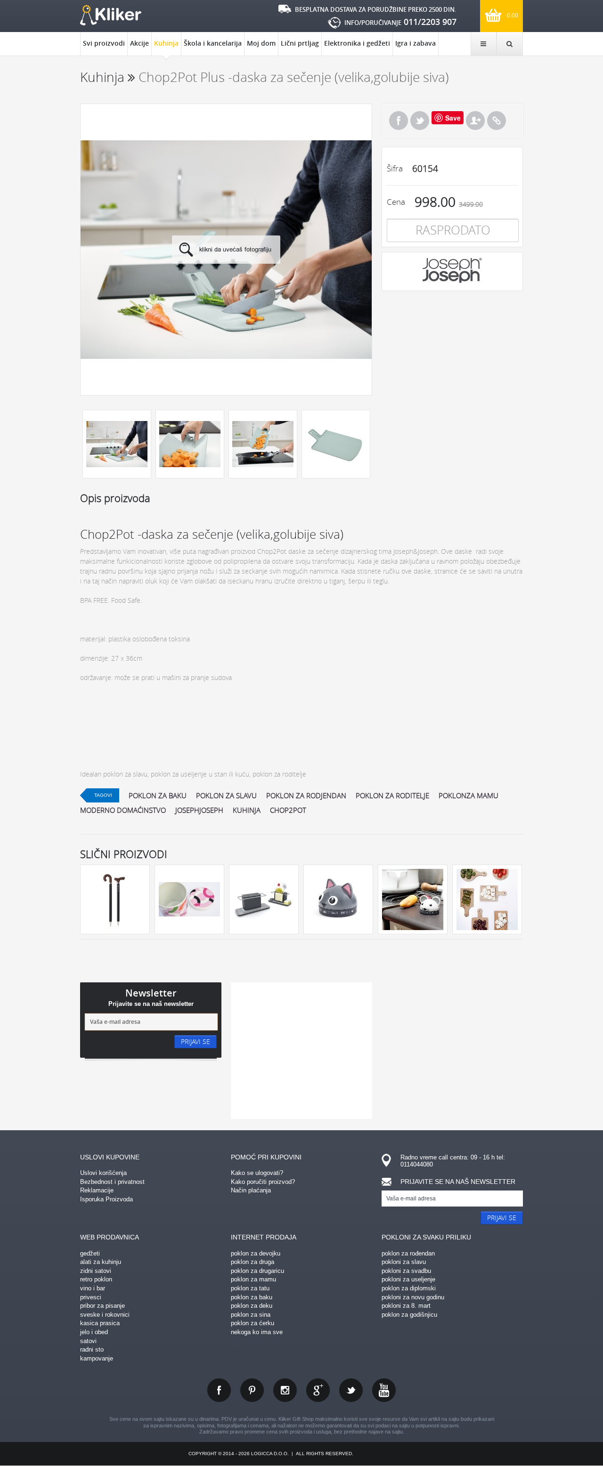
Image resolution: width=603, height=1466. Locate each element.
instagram (285, 1390)
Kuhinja (166, 43)
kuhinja (247, 810)
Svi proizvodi (104, 43)
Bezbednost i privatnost (112, 1181)
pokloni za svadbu (406, 1270)
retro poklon (96, 1279)
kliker (110, 15)
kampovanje (96, 1358)
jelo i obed (94, 1332)
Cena (396, 201)
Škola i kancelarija (213, 43)
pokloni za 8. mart (406, 1305)
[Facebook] (398, 120)
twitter (351, 1390)
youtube (384, 1390)
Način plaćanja (251, 1190)
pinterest (252, 1390)
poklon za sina (250, 1314)
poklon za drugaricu (257, 1270)
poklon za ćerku (252, 1323)
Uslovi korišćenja (103, 1172)
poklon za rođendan (408, 1253)
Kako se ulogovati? (257, 1172)
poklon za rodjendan (306, 795)
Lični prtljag (300, 43)
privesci (90, 1297)
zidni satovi (95, 1270)
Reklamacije (97, 1190)
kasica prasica (100, 1323)
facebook (219, 1390)
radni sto (92, 1349)
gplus (318, 1390)
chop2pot (288, 810)
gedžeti (90, 1253)
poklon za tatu (250, 1288)
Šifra (395, 168)
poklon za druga (252, 1261)
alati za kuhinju (100, 1261)
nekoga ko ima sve (257, 1332)
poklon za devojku (255, 1253)
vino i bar (92, 1288)
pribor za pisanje (102, 1305)
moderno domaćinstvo (123, 810)
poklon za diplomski (409, 1288)
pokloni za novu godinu (413, 1297)
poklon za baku (158, 795)
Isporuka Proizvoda (106, 1199)
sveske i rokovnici (105, 1314)
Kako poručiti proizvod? (263, 1181)
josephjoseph (199, 810)
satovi (88, 1341)
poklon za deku (251, 1305)
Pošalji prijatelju (475, 120)
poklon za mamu (253, 1279)
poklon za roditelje (392, 795)
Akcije (139, 43)
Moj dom (261, 43)
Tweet (419, 120)
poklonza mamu (468, 795)
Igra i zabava (415, 43)
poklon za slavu (226, 795)
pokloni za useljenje (408, 1279)
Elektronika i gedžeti (357, 43)
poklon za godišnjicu (409, 1314)
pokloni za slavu (404, 1261)
